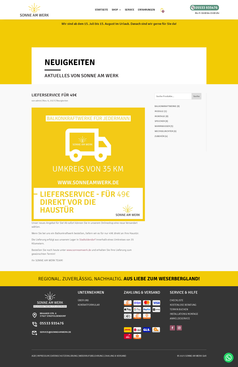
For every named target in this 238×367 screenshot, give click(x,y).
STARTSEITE (101, 9)
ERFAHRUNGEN (146, 9)
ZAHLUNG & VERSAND (115, 356)
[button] (228, 357)
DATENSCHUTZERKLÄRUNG (64, 356)
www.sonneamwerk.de (79, 250)
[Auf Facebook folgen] (172, 327)
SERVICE (129, 9)
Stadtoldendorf (87, 239)
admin (38, 100)
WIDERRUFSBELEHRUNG (91, 356)
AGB (34, 356)
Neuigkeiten (62, 100)
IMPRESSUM (43, 356)
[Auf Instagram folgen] (179, 327)
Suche (196, 96)
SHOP (115, 9)
